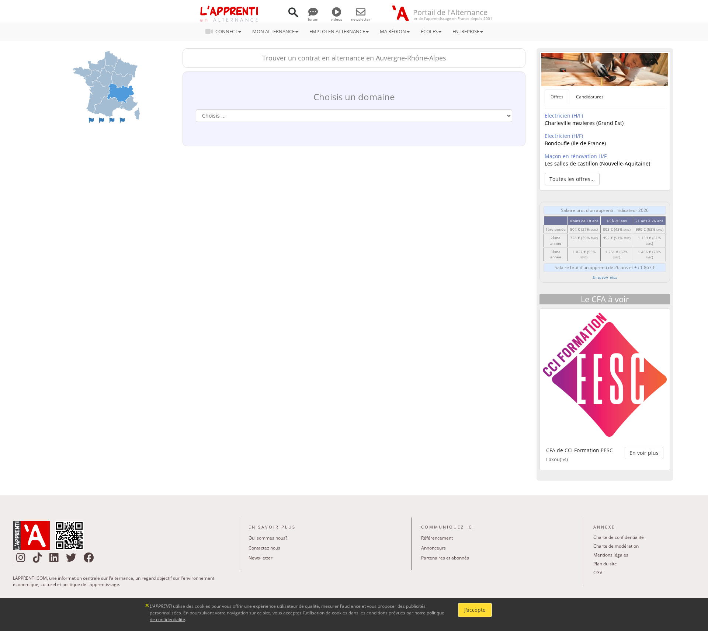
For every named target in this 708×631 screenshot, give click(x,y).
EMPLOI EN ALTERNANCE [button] (337, 31)
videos (336, 19)
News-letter (261, 558)
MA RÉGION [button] (393, 31)
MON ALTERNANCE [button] (273, 31)
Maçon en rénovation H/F (576, 156)
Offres (557, 97)
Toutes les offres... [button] (572, 178)
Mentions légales (610, 555)
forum (313, 19)
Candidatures (590, 97)
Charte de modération (616, 546)
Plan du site (605, 564)
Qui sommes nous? (268, 538)
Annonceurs (433, 548)
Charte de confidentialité (618, 537)
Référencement (437, 538)
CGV (597, 572)
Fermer (147, 604)
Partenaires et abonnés (445, 558)
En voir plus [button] (644, 452)
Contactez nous (264, 548)
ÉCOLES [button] (429, 31)
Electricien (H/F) (564, 115)
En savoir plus (605, 277)
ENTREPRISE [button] (465, 31)
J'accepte (475, 609)
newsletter (360, 19)
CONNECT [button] (226, 31)
